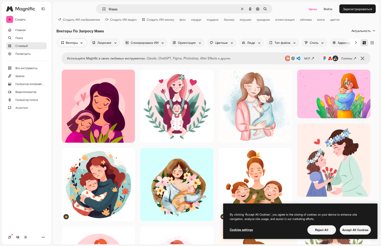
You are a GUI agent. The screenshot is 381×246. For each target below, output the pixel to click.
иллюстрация (285, 19)
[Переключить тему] (25, 237)
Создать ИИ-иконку (160, 19)
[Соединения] (9, 237)
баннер (229, 19)
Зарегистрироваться (357, 9)
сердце (196, 19)
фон (182, 19)
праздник (263, 19)
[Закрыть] (362, 58)
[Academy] (17, 237)
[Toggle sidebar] (43, 8)
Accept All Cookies (355, 230)
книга (321, 19)
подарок (213, 19)
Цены (313, 9)
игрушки (245, 19)
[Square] (372, 42)
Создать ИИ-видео (123, 19)
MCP (307, 58)
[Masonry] (364, 42)
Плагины (346, 58)
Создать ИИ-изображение (81, 19)
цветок (335, 19)
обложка (306, 19)
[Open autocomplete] (102, 9)
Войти (328, 9)
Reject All (321, 230)
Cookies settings (241, 230)
